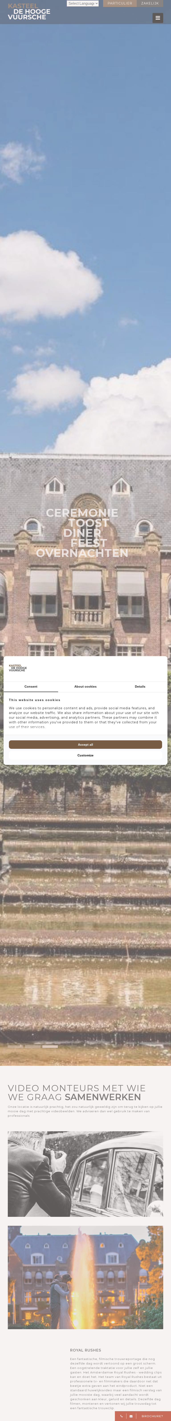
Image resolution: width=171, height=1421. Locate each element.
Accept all (85, 744)
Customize (85, 755)
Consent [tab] (30, 686)
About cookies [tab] (85, 686)
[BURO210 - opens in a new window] (145, 668)
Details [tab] (140, 686)
